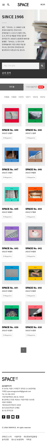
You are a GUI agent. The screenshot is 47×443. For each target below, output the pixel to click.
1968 (6, 97)
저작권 (28, 440)
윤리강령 (5, 440)
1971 (28, 97)
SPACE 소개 (6, 437)
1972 (35, 97)
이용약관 (17, 437)
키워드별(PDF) (32, 87)
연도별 (11, 87)
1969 (13, 97)
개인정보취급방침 (30, 437)
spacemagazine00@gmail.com (19, 392)
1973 (42, 97)
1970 (21, 97)
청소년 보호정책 (17, 440)
